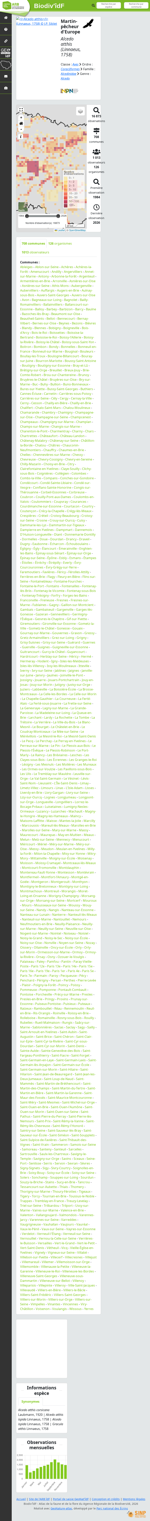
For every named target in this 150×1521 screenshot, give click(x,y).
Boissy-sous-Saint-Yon (78, 342)
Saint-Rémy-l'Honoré (68, 1126)
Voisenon (43, 1309)
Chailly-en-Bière (56, 403)
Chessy (77, 455)
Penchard (27, 980)
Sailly (91, 1027)
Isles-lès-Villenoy (32, 666)
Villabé (82, 1252)
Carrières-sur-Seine (34, 398)
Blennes (40, 328)
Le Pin (55, 745)
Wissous (75, 1309)
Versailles (45, 1243)
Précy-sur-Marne (66, 994)
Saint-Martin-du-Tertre (68, 1088)
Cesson (36, 403)
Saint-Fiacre (60, 1055)
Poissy (75, 985)
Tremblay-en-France (49, 1201)
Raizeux (25, 1008)
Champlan (83, 422)
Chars (89, 431)
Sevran (73, 1163)
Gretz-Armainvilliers (34, 638)
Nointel (55, 933)
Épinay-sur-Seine (32, 558)
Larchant (35, 717)
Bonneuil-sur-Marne (47, 351)
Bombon (40, 347)
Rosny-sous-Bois (69, 1018)
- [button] (21, 129)
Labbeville (39, 689)
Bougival (71, 351)
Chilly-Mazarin (30, 464)
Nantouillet (62, 919)
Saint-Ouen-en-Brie (34, 1107)
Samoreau (29, 1149)
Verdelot (28, 1234)
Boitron (25, 347)
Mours (27, 905)
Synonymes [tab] (30, 1401)
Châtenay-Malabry (33, 440)
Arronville (60, 281)
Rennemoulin (74, 1008)
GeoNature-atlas (61, 1508)
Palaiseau (27, 961)
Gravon (76, 633)
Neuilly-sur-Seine (50, 929)
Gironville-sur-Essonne (59, 623)
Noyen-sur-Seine (71, 943)
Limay (84, 783)
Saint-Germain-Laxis (71, 1060)
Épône (52, 558)
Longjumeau (67, 797)
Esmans (75, 558)
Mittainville (38, 858)
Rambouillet (43, 1008)
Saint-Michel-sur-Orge (78, 1102)
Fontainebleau (41, 581)
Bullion (55, 384)
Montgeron (39, 882)
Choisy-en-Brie (54, 464)
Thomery (77, 1187)
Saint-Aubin (68, 1032)
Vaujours (67, 1224)
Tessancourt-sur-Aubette (38, 1187)
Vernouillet (28, 1238)
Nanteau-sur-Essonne (78, 910)
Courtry (87, 506)
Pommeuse (28, 990)
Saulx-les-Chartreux (54, 1154)
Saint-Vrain (41, 1144)
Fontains (52, 586)
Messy (34, 849)
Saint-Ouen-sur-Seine (62, 1112)
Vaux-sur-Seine (53, 1229)
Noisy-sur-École (76, 938)
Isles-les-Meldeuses (74, 661)
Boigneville (71, 328)
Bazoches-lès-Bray (35, 314)
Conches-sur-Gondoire (77, 478)
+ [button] (21, 117)
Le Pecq (27, 741)
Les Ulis (25, 774)
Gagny (54, 605)
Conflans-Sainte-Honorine (52, 487)
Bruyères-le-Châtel (33, 379)
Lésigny (27, 764)
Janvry (40, 675)
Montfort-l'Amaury (55, 877)
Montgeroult (60, 882)
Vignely (40, 1252)
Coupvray (61, 501)
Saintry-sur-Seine (32, 1130)
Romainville (46, 1018)
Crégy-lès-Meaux (79, 511)
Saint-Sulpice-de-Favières (38, 1140)
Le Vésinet (71, 778)
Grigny (82, 638)
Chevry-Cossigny (50, 459)
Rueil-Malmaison (47, 1022)
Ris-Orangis (41, 1013)
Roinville (59, 1013)
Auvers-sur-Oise (83, 295)
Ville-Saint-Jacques (81, 1285)
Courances (78, 501)
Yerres (89, 1309)
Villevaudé (27, 1290)
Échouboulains (77, 544)
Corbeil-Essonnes (53, 492)
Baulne (91, 309)
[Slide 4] (35, 1372)
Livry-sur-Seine (77, 792)
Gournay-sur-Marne (35, 633)
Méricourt (27, 844)
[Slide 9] (51, 1372)
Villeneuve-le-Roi (48, 1271)
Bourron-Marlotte (49, 361)
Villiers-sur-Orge (60, 1299)
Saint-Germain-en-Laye (37, 1060)
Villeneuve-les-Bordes (78, 1271)
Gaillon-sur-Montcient (77, 605)
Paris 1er (58, 971)
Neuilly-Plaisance (67, 924)
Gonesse (63, 628)
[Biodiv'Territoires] (6, 64)
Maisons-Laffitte (32, 821)
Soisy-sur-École (58, 1173)
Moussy (74, 905)
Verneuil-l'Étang (49, 1234)
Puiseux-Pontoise (48, 1004)
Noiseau (70, 933)
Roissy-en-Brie (78, 1013)
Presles (87, 994)
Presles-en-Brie (31, 999)
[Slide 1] (25, 1372)
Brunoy (83, 375)
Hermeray (27, 661)
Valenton (26, 1215)
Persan (56, 980)
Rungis (67, 1022)
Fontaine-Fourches (68, 581)
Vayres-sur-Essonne (81, 1229)
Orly (78, 947)
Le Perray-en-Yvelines (70, 741)
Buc (35, 384)
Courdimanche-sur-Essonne (40, 506)
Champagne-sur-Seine (51, 417)
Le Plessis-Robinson (60, 750)
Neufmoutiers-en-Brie (36, 924)
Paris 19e (43, 971)
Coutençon (28, 511)
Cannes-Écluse (30, 393)
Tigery (24, 1196)
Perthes (69, 980)
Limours (47, 788)
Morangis (69, 891)
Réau (58, 1008)
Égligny (25, 548)
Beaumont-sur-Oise (65, 314)
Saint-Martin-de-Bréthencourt (58, 1083)
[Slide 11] (58, 1372)
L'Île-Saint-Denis (66, 783)
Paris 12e (38, 966)
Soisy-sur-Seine (83, 1173)
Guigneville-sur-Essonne (70, 647)
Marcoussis (30, 825)
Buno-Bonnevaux (75, 384)
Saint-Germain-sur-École (71, 1065)
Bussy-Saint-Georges (62, 389)
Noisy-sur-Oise (31, 943)
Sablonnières (42, 1027)
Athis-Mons (60, 286)
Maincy (75, 816)
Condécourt (29, 483)
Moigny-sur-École (62, 858)
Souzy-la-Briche (31, 1182)
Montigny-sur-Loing (73, 886)
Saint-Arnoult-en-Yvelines (38, 1032)
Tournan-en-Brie (54, 1196)
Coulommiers (41, 501)
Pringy (49, 999)
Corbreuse (77, 492)
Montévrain (85, 872)
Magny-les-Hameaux (53, 816)
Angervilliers (73, 271)
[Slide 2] (29, 1372)
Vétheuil (53, 1248)
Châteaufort (49, 436)
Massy (83, 830)
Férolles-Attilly (78, 572)
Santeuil (60, 1149)
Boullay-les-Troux (32, 356)
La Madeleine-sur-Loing (52, 713)
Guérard (74, 642)
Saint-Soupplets (83, 1135)
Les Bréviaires (57, 755)
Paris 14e (70, 966)
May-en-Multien (69, 835)
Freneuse (47, 600)
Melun (24, 839)
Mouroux (89, 900)
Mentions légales (134, 1499)
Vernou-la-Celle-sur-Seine (57, 1238)
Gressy (89, 633)
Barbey (51, 309)
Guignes (44, 647)
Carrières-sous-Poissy (75, 393)
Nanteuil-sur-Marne (36, 919)
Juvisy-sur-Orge (79, 684)
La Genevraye (30, 708)
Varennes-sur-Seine (44, 1220)
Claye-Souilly (70, 469)
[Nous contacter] (6, 76)
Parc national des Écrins (112, 1508)
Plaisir (26, 985)
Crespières (28, 516)
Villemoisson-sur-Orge (73, 1262)
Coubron (26, 497)
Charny (77, 431)
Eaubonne (39, 544)
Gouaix (77, 628)
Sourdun (87, 1177)
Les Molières (65, 764)
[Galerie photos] (6, 88)
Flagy (51, 577)
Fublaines (39, 605)
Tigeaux (84, 1191)
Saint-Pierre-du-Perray (49, 1116)
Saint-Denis (76, 1046)
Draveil (84, 539)
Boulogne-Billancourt (63, 356)
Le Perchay (44, 741)
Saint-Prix (44, 1121)
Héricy (74, 656)
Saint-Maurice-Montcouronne (70, 1097)
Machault (75, 811)
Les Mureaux (86, 764)
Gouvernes (60, 633)
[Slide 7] (45, 1372)
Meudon (47, 849)
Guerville (28, 647)
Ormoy (77, 952)
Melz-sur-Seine (43, 839)
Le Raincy (38, 755)
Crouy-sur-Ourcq (62, 520)
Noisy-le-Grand (31, 938)
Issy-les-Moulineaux (61, 666)
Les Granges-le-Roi (83, 760)
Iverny (24, 670)
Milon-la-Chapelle (47, 853)
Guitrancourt (29, 652)
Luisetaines (53, 806)
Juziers (25, 689)
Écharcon (57, 544)
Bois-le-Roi (39, 332)
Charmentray (60, 431)
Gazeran (42, 614)
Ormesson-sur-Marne (54, 952)
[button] (21, 110)
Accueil (21, 1499)
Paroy (53, 975)
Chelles (25, 455)
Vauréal (82, 1224)
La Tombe (82, 717)
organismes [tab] (60, 243)
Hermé (86, 656)
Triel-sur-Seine (30, 1205)
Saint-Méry (28, 1102)
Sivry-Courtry (61, 1168)
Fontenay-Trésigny (35, 595)
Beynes (64, 323)
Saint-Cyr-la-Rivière (49, 1041)
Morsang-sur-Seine (50, 900)
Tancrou (84, 1182)
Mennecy (63, 839)
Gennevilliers (60, 614)
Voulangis (59, 1309)
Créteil (43, 516)
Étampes (89, 558)
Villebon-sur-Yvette (34, 1257)
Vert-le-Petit (86, 1243)
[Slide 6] (42, 1372)
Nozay (90, 943)
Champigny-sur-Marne (57, 422)
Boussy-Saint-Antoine (80, 361)
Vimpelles (38, 1304)
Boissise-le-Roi (46, 337)
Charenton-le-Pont (33, 431)
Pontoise (26, 994)
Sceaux (79, 1158)
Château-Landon (72, 436)
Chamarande (29, 412)
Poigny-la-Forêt (44, 985)
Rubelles (26, 1022)
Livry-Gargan (54, 792)
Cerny (24, 403)
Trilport (67, 1205)
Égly (36, 548)
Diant (58, 534)
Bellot (50, 318)
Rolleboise (27, 1018)
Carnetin (50, 393)
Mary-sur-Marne (64, 830)
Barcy (79, 309)
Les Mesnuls (45, 764)
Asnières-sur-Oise (82, 281)
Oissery (25, 947)
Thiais (63, 1187)
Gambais (26, 609)
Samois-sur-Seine (83, 1144)
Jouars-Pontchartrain (63, 680)
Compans (51, 478)
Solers (24, 1177)
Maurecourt (29, 835)
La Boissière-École (63, 689)
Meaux (89, 835)
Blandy (27, 328)
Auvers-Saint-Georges (53, 295)
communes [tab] (33, 243)
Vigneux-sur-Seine (61, 1252)
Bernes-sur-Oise (44, 323)
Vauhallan (50, 1224)
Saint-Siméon (59, 1135)
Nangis (54, 910)
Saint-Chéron (64, 1036)
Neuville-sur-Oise (78, 929)
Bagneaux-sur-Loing (47, 300)
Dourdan (56, 539)
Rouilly (89, 1018)
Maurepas (47, 835)
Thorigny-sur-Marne (35, 1191)
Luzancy (42, 811)
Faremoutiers (30, 572)
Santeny (46, 1149)
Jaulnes (52, 675)
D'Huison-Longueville (36, 534)
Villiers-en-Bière (49, 1290)
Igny (54, 661)
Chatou (40, 445)
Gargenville (65, 609)
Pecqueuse (69, 975)
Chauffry (49, 450)
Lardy (48, 717)
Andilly (56, 271)
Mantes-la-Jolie (70, 821)
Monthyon (80, 882)
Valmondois (68, 1215)
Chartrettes (28, 436)
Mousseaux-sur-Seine (50, 905)
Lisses (89, 788)
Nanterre (59, 914)
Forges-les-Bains (75, 595)
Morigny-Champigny (64, 896)
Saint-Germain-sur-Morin (38, 1069)
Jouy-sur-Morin (41, 684)
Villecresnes (74, 1257)
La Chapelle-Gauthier (37, 699)
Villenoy (78, 1281)
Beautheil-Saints (32, 318)
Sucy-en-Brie (66, 1182)
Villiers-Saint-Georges (70, 1295)
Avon (25, 300)
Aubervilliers (29, 290)
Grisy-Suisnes (30, 642)
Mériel (42, 844)
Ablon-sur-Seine (47, 267)
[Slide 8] (48, 1372)
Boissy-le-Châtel (47, 342)
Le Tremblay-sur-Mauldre (52, 774)
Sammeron (59, 1144)
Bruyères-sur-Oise (63, 379)
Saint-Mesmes (49, 1102)
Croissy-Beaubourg (65, 516)
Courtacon (71, 506)
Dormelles (29, 539)
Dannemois (83, 530)
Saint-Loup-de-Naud (58, 1079)
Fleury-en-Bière (69, 577)
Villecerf (56, 1257)
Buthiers (86, 389)
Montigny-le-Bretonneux (38, 886)
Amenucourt (39, 271)
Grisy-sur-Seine (54, 642)
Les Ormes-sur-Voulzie (38, 769)
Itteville (84, 666)
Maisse (51, 821)
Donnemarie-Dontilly (80, 534)
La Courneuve (65, 699)
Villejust (91, 1257)
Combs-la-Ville (30, 478)
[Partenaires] (6, 41)
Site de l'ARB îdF (39, 1499)
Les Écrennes (57, 760)
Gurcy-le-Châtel (53, 652)
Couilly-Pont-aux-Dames (53, 497)
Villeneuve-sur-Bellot (55, 1281)
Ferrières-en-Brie (32, 577)
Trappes (26, 1201)
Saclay (70, 1027)
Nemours (79, 919)
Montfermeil (29, 877)
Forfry (55, 595)
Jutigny (60, 684)
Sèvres (85, 1163)
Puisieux (69, 1004)
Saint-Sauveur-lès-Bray (64, 1130)
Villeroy (60, 1285)
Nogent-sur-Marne (34, 933)
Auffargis (47, 290)
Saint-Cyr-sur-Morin (50, 1046)
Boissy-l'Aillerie (70, 337)
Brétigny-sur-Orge (33, 370)
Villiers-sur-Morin (33, 1299)
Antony (43, 276)
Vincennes (70, 1304)
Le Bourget (40, 727)
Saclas (58, 1027)
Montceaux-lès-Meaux (79, 863)
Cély (54, 398)
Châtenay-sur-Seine (64, 440)
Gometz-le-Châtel (41, 628)
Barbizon (66, 309)
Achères (67, 267)
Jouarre (40, 680)
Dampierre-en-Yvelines (37, 530)
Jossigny (26, 680)
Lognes (49, 797)
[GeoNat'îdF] (6, 52)
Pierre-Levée (87, 980)
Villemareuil (30, 1262)
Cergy (64, 398)
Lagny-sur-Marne (55, 708)
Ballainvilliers (52, 304)
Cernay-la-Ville (81, 398)
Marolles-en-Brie (83, 825)
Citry (70, 464)
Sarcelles (75, 1149)
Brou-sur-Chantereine (60, 375)
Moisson (26, 863)
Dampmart (64, 530)
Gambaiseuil (45, 609)
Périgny (42, 980)
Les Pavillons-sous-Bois (75, 769)
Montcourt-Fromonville (39, 868)
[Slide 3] (32, 1372)
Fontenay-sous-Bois (81, 591)
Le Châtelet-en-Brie (65, 727)
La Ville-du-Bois (64, 722)
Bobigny (55, 328)
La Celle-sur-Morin (83, 694)
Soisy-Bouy (37, 1173)
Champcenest (81, 417)
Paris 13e (54, 966)
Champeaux (29, 422)
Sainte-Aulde (29, 1051)
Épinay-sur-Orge (79, 553)
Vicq (64, 1248)
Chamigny (65, 412)
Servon (60, 1163)
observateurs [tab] (35, 252)
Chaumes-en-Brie (71, 450)
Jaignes (74, 670)
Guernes (89, 642)
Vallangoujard (46, 1215)
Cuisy (81, 520)
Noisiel (83, 933)
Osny (51, 957)
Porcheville (44, 994)
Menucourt (80, 839)
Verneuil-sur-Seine (76, 1234)
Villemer (48, 1262)
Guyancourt (76, 652)
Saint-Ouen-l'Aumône (66, 1107)
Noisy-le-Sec (53, 938)
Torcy (36, 1196)
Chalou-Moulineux (76, 408)
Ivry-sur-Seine (42, 670)
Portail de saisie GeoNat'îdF (71, 1499)
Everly (67, 562)
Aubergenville (81, 286)
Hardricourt (29, 656)
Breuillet (56, 370)
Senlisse (35, 1163)
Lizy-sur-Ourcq (31, 797)
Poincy (63, 985)
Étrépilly (55, 562)
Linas (59, 788)
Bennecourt (66, 318)
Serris (48, 1163)
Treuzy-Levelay (77, 1201)
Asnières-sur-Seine (35, 286)
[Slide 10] (55, 1372)
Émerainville (68, 548)
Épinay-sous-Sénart (50, 553)
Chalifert (26, 408)
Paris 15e (86, 966)
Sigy (46, 1168)
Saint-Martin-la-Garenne (64, 1093)
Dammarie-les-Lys (33, 525)
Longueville (44, 802)
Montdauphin (69, 868)
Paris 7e (26, 975)
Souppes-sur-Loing (64, 1177)
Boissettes (57, 332)
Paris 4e (73, 971)
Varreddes (69, 1220)
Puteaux (84, 1004)
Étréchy (40, 562)
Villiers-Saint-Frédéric (35, 1295)
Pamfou (53, 961)
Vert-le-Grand (64, 1243)
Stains (49, 1182)
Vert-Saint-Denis (32, 1248)
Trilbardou (51, 1205)
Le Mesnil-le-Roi (50, 736)
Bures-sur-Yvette (32, 389)
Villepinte (45, 1285)
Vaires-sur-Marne (45, 1210)
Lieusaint (45, 783)
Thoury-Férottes (64, 1191)
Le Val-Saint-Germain (45, 778)
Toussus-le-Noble (81, 1196)
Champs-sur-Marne (34, 426)
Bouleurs (86, 351)
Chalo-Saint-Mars (48, 408)
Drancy (71, 539)
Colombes (78, 473)
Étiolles (27, 562)
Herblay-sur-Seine (53, 656)
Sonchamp (40, 1177)
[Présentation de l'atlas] (6, 29)
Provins (62, 999)
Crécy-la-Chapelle (51, 511)
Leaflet (61, 230)
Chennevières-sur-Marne (51, 455)
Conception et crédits (106, 1499)
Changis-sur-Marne (65, 426)
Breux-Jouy (72, 370)
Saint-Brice (44, 1036)
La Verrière (42, 722)
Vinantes (53, 1304)
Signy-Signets (30, 1168)
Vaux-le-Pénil (29, 1229)
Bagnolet (70, 300)
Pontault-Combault (72, 990)
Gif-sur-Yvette (77, 619)
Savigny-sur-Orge (46, 1158)
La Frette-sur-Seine (77, 703)
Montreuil (51, 891)
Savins (66, 1158)
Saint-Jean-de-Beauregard (53, 1074)
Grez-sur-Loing (63, 638)
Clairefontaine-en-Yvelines (39, 469)
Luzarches (58, 811)
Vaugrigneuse (30, 1224)
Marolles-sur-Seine (36, 830)
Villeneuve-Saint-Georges (38, 1276)
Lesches (76, 755)
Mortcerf (73, 900)
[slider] (58, 216)
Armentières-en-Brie (35, 281)
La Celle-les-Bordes (53, 694)
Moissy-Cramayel (48, 863)
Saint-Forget (80, 1055)
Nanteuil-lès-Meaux (82, 914)
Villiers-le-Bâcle (74, 1290)
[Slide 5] (38, 1372)
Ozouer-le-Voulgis (71, 957)
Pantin (66, 961)
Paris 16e (27, 971)
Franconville (29, 600)
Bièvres (90, 323)
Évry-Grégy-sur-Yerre (61, 567)
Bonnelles (68, 347)
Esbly (63, 558)
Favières (49, 572)
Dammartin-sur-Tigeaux (66, 525)
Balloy (39, 309)
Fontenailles (70, 586)
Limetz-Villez (29, 788)
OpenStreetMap (77, 230)
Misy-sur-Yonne (73, 853)
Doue (44, 539)
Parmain (40, 975)
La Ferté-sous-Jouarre (45, 703)
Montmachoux (31, 891)
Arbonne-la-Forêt (64, 276)
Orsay (40, 957)
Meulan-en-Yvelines (70, 849)
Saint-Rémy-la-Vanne (68, 1121)
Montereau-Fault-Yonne (37, 872)
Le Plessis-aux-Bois (76, 745)
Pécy (82, 975)
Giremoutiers (30, 623)
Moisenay (85, 858)
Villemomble (29, 1266)
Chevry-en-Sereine (78, 459)
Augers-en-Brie (68, 290)
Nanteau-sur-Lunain (35, 914)
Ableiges (26, 267)
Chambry (48, 412)
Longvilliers (63, 802)
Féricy (61, 572)
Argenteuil (87, 276)
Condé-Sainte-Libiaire (56, 483)
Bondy (53, 347)
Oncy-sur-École (62, 947)
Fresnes (62, 600)
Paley (41, 961)
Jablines (60, 670)
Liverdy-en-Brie (31, 792)
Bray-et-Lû (80, 365)
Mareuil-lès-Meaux (55, 825)
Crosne (42, 520)
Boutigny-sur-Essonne (54, 365)
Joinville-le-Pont (71, 675)
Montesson (66, 872)
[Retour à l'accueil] (6, 17)
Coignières (45, 473)
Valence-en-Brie (72, 1210)
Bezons (77, 323)
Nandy (41, 910)
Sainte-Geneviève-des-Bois (60, 1051)
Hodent (43, 661)
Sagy (81, 1027)
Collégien (62, 473)
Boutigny (28, 365)
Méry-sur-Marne (61, 844)
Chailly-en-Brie (80, 403)
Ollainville (41, 947)
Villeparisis (28, 1285)
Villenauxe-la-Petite (55, 1266)
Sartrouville (28, 1154)
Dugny (25, 544)
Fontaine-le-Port (32, 586)
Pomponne (47, 990)
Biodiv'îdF (49, 5)
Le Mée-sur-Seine (65, 731)
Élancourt (49, 548)
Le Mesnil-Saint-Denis (80, 736)
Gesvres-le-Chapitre (49, 619)
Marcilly (89, 821)
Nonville (50, 943)
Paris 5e (88, 971)
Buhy (44, 384)
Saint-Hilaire (69, 1069)
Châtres (54, 445)
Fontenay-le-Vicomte (49, 591)
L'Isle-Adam (74, 788)
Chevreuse (28, 459)
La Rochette (63, 717)
